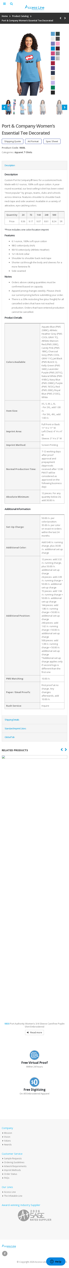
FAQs (6, 1177)
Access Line (10, 1191)
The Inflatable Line (13, 1195)
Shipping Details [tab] (12, 719)
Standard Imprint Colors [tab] (15, 728)
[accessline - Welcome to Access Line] (34, 7)
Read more (36, 1032)
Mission (8, 1132)
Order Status (10, 1173)
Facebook (4, 1253)
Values (7, 1140)
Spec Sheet (52, 141)
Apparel (19, 152)
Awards (8, 1144)
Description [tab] (10, 165)
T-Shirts (28, 152)
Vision (7, 1136)
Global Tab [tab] (10, 737)
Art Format (33, 141)
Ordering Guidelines (14, 1162)
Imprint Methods (12, 1170)
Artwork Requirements (15, 1166)
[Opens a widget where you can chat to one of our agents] (55, 1261)
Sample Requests (13, 1158)
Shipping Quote (12, 141)
